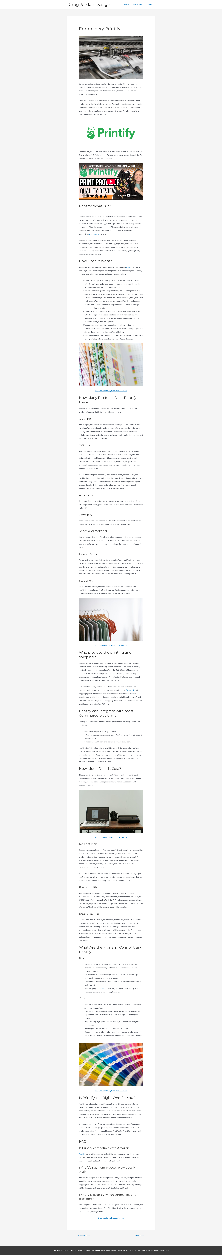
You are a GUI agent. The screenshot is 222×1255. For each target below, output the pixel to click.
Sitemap (87, 1250)
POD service (130, 690)
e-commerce (94, 234)
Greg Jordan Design (89, 4)
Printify (129, 267)
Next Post (140, 1235)
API (103, 988)
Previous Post (83, 1235)
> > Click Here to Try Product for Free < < (111, 391)
